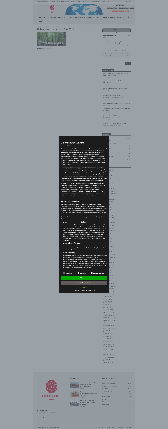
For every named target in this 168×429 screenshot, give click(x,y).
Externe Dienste (98, 273)
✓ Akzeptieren (84, 277)
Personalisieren (84, 287)
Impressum (76, 290)
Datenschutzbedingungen (88, 290)
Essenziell (69, 273)
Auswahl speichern (84, 282)
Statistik (83, 273)
